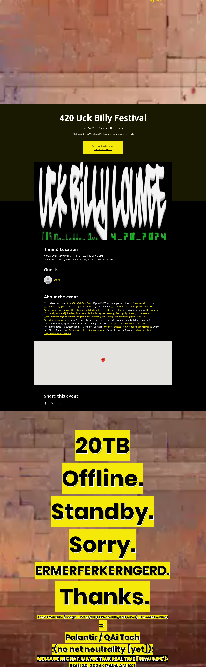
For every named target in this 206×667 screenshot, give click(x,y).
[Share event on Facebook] (45, 403)
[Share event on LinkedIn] (59, 403)
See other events (103, 149)
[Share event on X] (52, 403)
